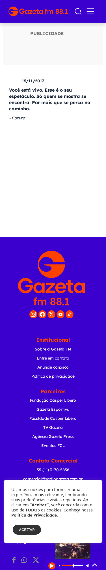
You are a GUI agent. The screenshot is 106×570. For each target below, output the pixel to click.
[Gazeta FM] (51, 278)
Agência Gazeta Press (52, 436)
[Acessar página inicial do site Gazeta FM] (39, 11)
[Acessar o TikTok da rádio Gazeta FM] (69, 314)
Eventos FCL (52, 445)
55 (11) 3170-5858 (53, 469)
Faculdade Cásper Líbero (53, 418)
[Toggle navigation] (92, 11)
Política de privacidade (53, 376)
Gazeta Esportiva (53, 409)
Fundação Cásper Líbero (53, 400)
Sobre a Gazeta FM (53, 349)
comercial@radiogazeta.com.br (53, 478)
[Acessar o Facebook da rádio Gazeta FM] (42, 314)
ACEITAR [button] (27, 529)
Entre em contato (53, 358)
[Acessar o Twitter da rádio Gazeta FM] (51, 314)
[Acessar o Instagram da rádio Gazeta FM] (33, 314)
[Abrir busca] (78, 11)
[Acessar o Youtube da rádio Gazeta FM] (60, 314)
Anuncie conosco (53, 367)
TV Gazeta (53, 427)
